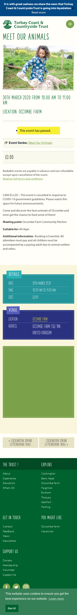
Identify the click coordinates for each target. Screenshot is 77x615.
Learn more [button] (56, 598)
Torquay (46, 497)
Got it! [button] (12, 608)
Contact (8, 526)
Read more (39, 12)
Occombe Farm (40, 319)
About (6, 473)
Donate (7, 560)
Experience (9, 478)
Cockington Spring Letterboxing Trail (20, 443)
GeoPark (46, 502)
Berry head (47, 478)
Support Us (9, 574)
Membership (10, 565)
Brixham (46, 492)
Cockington (48, 473)
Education (9, 483)
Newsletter (9, 541)
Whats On (9, 488)
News (6, 536)
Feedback (8, 531)
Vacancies (47, 531)
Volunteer (9, 570)
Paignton (47, 488)
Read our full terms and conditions (23, 178)
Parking (45, 507)
